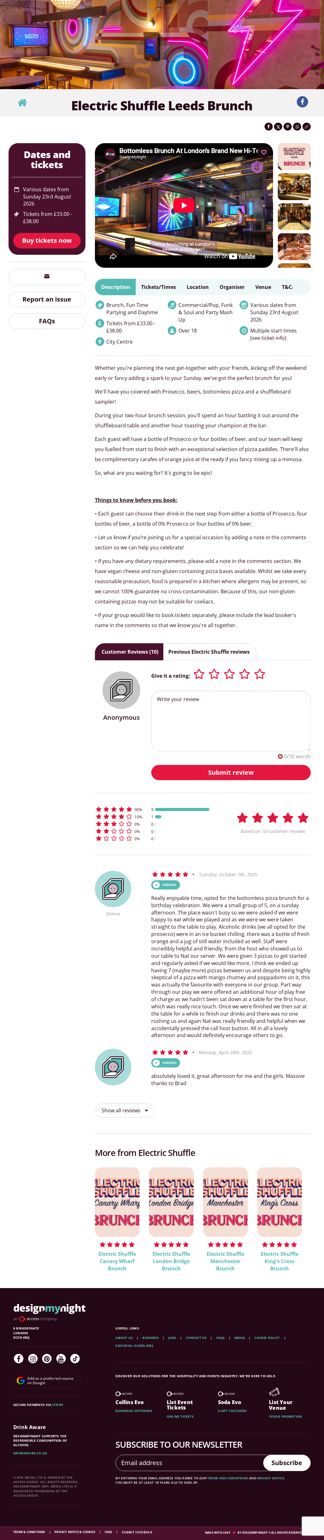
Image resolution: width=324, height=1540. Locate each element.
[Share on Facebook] (269, 127)
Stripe (57, 1404)
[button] (156, 809)
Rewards (150, 1337)
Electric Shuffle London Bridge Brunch (171, 1261)
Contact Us (196, 1337)
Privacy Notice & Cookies (75, 1532)
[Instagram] (33, 1358)
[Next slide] (297, 1215)
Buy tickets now (47, 240)
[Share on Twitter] (278, 127)
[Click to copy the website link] (306, 127)
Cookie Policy (267, 1337)
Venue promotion (285, 1416)
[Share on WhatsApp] (297, 127)
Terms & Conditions (29, 1532)
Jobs (172, 1337)
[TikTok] (75, 1358)
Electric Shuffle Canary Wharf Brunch (117, 1261)
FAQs (47, 321)
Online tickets (180, 1416)
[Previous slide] (108, 1215)
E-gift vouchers (232, 1411)
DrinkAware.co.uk (30, 1453)
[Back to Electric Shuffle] (22, 102)
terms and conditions (227, 1478)
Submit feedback (137, 1532)
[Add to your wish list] (264, 152)
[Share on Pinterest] (288, 127)
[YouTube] (61, 1358)
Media (239, 1337)
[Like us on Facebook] (302, 102)
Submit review (231, 772)
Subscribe (286, 1462)
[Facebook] (18, 1358)
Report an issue (46, 299)
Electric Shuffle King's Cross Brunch (279, 1261)
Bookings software (133, 1411)
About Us (124, 1337)
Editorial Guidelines (134, 1345)
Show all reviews (122, 1110)
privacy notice (270, 1478)
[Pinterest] (47, 1358)
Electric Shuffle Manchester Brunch (225, 1261)
